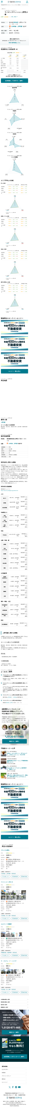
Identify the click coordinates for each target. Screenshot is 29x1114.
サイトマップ (4, 1082)
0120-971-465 (15, 736)
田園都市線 (3, 952)
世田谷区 (19, 4)
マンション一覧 (14, 4)
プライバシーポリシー (6, 1075)
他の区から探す (4, 1004)
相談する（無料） (14, 741)
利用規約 (3, 1072)
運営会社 (3, 1079)
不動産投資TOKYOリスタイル (5, 4)
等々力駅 (8, 915)
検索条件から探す (4, 1007)
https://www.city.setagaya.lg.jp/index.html (9, 490)
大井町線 (13, 26)
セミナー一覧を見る (14, 371)
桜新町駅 (9, 952)
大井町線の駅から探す (5, 999)
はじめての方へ (5, 1069)
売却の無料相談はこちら (14, 42)
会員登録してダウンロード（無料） (14, 1056)
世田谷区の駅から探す (5, 1002)
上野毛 (11, 702)
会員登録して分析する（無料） (14, 80)
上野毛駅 (19, 26)
